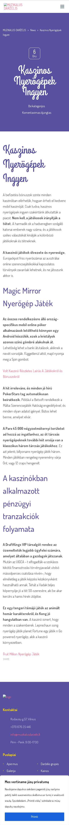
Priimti (34, 816)
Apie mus (12, 764)
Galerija (11, 771)
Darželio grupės (50, 764)
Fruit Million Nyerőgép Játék (21, 654)
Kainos (45, 771)
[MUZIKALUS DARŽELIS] (20, 6)
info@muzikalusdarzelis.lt (25, 734)
